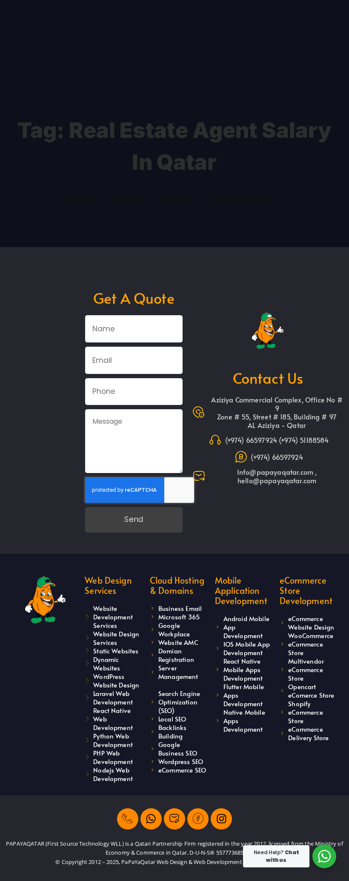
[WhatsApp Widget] (324, 856)
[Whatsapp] (151, 819)
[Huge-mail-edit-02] (174, 819)
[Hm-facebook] (198, 819)
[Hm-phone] (127, 819)
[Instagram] (221, 819)
